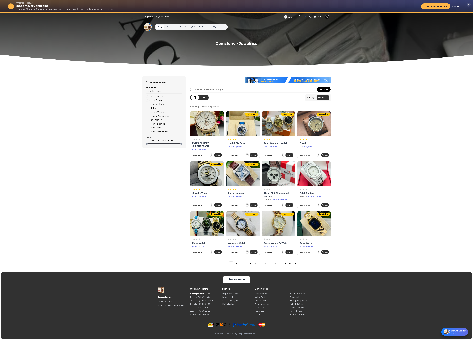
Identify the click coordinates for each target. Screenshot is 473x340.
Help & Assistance (230, 294)
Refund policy (228, 304)
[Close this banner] (469, 5)
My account (219, 27)
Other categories (297, 307)
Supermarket (295, 297)
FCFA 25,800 (199, 149)
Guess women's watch (276, 243)
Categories (151, 87)
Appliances (259, 311)
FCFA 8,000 (305, 146)
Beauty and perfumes (299, 301)
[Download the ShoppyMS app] (454, 6)
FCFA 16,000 (280, 199)
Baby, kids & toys (297, 304)
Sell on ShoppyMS (230, 301)
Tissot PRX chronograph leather (276, 194)
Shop (160, 27)
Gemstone (226, 43)
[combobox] (323, 97)
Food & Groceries (297, 314)
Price (148, 137)
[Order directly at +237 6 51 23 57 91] (452, 6)
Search (324, 89)
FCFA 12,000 (270, 146)
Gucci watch (306, 243)
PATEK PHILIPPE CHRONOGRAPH (200, 144)
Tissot (302, 143)
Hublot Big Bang (236, 143)
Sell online (204, 27)
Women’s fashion (262, 304)
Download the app (230, 297)
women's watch (236, 243)
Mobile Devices (261, 297)
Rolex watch (199, 243)
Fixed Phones (296, 311)
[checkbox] (147, 96)
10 (275, 264)
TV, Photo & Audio (297, 294)
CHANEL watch (200, 193)
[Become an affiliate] (458, 6)
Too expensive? (197, 155)
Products (171, 27)
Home (257, 314)
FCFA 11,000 (314, 196)
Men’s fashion (260, 301)
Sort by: (311, 97)
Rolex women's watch (276, 143)
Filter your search (156, 82)
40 (290, 264)
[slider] (147, 144)
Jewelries (248, 43)
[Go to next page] (295, 263)
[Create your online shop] (455, 6)
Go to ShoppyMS (187, 27)
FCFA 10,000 (199, 246)
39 (285, 264)
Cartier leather (236, 193)
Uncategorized (261, 294)
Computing (259, 307)
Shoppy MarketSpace (247, 334)
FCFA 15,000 (235, 146)
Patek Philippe (307, 193)
